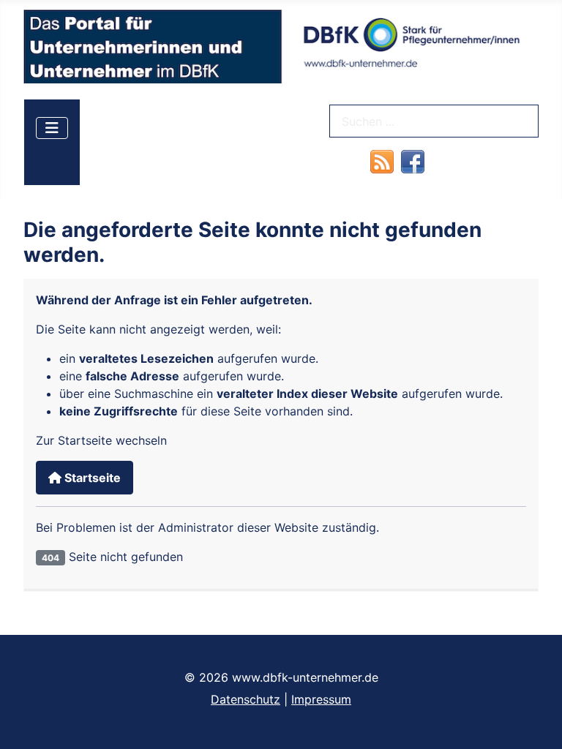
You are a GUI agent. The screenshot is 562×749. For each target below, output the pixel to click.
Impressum (321, 699)
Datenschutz (245, 699)
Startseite (91, 477)
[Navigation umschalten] (52, 128)
